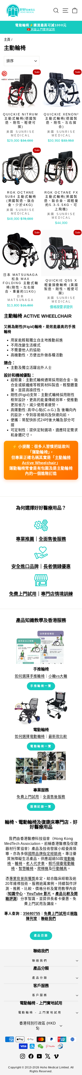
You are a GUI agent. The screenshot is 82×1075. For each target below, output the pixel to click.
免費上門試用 (22, 593)
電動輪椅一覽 (41, 746)
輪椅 (18, 863)
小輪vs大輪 (58, 676)
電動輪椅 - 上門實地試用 (40, 1012)
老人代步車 (35, 863)
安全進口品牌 (25, 566)
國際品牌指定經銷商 (45, 854)
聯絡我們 (39, 960)
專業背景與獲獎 (22, 879)
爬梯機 (43, 868)
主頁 (7, 39)
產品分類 (39, 977)
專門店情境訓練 (57, 593)
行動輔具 (59, 868)
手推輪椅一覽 (41, 686)
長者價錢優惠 (57, 566)
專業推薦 (25, 539)
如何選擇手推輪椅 (30, 676)
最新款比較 (58, 736)
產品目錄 (41, 935)
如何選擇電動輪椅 (30, 736)
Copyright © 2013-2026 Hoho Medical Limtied (38, 1067)
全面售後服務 (52, 539)
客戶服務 (39, 995)
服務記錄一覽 (41, 806)
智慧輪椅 (26, 868)
